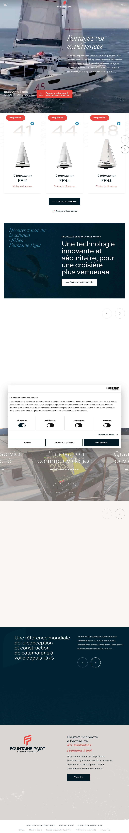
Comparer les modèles (66, 211)
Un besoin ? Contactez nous (40, 825)
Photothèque (66, 825)
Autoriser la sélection (64, 442)
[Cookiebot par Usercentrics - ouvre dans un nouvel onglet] (108, 388)
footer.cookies (105, 830)
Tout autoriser (101, 442)
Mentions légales (35, 830)
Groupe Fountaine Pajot (90, 825)
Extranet (22, 830)
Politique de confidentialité (85, 830)
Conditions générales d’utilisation (58, 830)
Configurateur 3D (15, 118)
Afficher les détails (106, 435)
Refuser (27, 442)
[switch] (50, 425)
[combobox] (123, 5)
